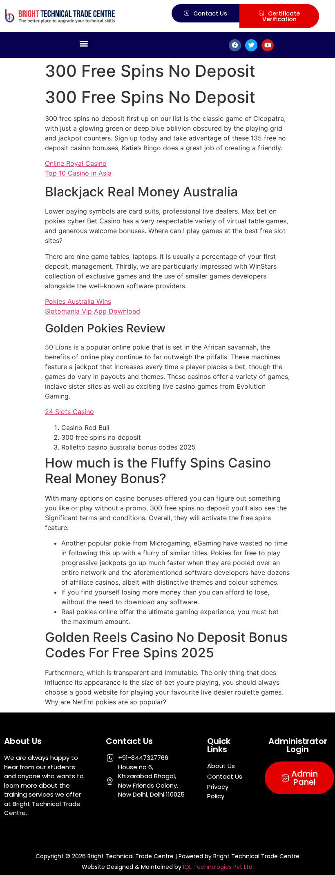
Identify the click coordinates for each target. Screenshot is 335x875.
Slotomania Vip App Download (92, 311)
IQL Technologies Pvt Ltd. (218, 867)
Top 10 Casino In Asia (78, 173)
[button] (84, 43)
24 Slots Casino (69, 411)
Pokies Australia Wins (78, 301)
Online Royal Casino (76, 163)
